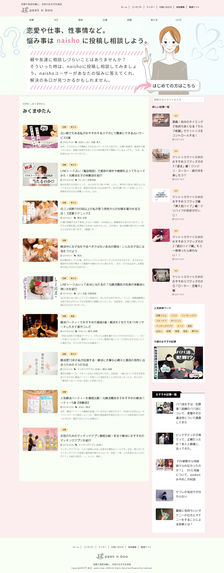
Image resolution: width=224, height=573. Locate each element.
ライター (150, 7)
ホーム (124, 7)
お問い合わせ (165, 7)
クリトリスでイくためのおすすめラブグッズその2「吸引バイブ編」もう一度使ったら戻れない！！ (187, 246)
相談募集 (180, 7)
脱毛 (185, 331)
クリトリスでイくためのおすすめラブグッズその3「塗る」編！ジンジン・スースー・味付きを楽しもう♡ (187, 166)
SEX (56, 19)
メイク (180, 326)
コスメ (174, 315)
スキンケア (161, 320)
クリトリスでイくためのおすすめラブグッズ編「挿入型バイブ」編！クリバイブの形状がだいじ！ (187, 206)
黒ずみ (195, 331)
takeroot (147, 568)
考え (98, 142)
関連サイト (194, 7)
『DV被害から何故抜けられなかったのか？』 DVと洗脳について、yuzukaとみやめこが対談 (188, 470)
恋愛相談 (92, 179)
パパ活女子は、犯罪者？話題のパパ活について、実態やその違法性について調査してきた (188, 413)
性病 (169, 331)
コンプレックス (188, 315)
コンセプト (137, 7)
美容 (80, 19)
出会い (82, 142)
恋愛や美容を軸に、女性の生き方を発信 (112, 564)
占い (88, 142)
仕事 (105, 19)
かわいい (83, 331)
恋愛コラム (161, 315)
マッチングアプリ (85, 369)
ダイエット (176, 320)
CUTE (178, 19)
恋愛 (31, 19)
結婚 (95, 331)
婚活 (79, 217)
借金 (190, 326)
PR (80, 179)
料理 (129, 19)
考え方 (154, 19)
